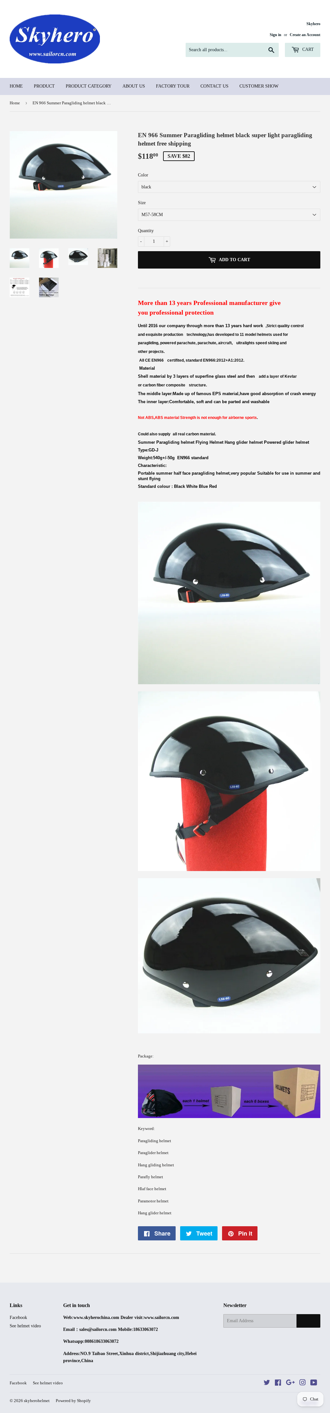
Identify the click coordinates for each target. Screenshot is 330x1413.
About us (133, 86)
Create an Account (305, 35)
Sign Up (308, 1321)
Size (142, 202)
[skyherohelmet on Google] (290, 1383)
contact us (214, 86)
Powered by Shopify (73, 1400)
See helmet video (25, 1325)
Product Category (89, 86)
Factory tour (172, 86)
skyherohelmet (37, 1400)
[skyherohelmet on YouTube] (313, 1383)
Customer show (258, 86)
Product (44, 86)
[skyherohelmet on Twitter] (267, 1383)
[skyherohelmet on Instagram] (302, 1383)
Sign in (275, 35)
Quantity (146, 230)
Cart (307, 49)
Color (143, 175)
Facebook (18, 1317)
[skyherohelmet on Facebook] (278, 1383)
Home (16, 86)
